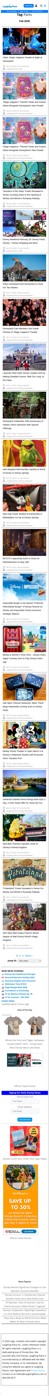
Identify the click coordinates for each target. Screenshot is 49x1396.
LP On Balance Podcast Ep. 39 (18, 994)
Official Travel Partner (25, 1086)
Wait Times (24, 11)
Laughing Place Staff (14, 69)
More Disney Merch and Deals (25, 1047)
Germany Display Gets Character (20, 980)
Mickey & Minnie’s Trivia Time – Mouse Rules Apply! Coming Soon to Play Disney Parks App (24, 658)
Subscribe (28, 6)
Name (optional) (25, 1096)
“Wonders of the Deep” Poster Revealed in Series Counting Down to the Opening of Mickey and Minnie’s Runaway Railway (23, 195)
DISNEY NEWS (8, 1001)
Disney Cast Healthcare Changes (20, 974)
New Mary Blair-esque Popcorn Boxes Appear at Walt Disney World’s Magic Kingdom (21, 936)
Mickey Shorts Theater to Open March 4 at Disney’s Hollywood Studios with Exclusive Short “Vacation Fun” (23, 755)
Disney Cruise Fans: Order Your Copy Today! (25, 1158)
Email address (25, 1106)
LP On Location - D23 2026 (17, 997)
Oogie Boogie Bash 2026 (16, 987)
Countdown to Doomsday (17, 990)
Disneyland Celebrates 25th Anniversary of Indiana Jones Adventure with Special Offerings (23, 425)
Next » (28, 955)
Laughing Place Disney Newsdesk (19, 113)
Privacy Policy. (38, 1370)
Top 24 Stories (37, 11)
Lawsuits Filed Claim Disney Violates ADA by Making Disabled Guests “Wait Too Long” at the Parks (24, 376)
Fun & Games (12, 11)
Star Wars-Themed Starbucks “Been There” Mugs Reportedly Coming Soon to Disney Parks (23, 706)
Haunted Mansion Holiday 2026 (19, 977)
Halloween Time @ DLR (15, 984)
